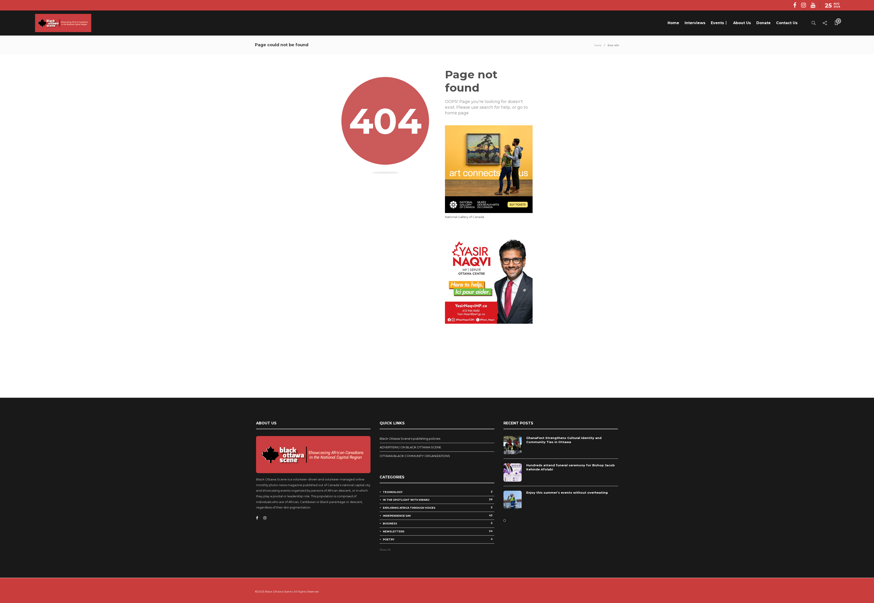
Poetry (437, 539)
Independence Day (437, 515)
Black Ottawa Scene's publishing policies (410, 438)
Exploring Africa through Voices (437, 507)
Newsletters (437, 531)
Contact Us (787, 23)
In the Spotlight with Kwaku (437, 499)
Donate (763, 23)
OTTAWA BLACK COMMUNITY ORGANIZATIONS (415, 456)
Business (437, 523)
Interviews (695, 23)
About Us (742, 23)
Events (717, 23)
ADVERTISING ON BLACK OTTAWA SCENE (410, 447)
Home (673, 23)
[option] (560, 474)
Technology (437, 492)
